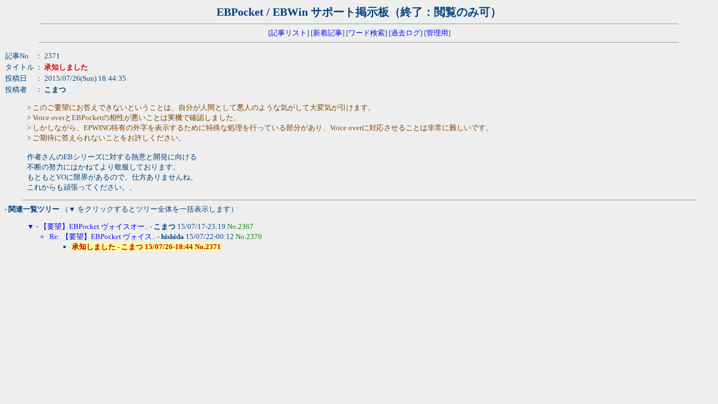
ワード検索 (366, 33)
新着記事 (327, 33)
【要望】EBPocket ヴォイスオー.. (94, 226)
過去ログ (405, 33)
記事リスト (288, 33)
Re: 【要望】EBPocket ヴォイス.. (102, 236)
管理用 (437, 33)
